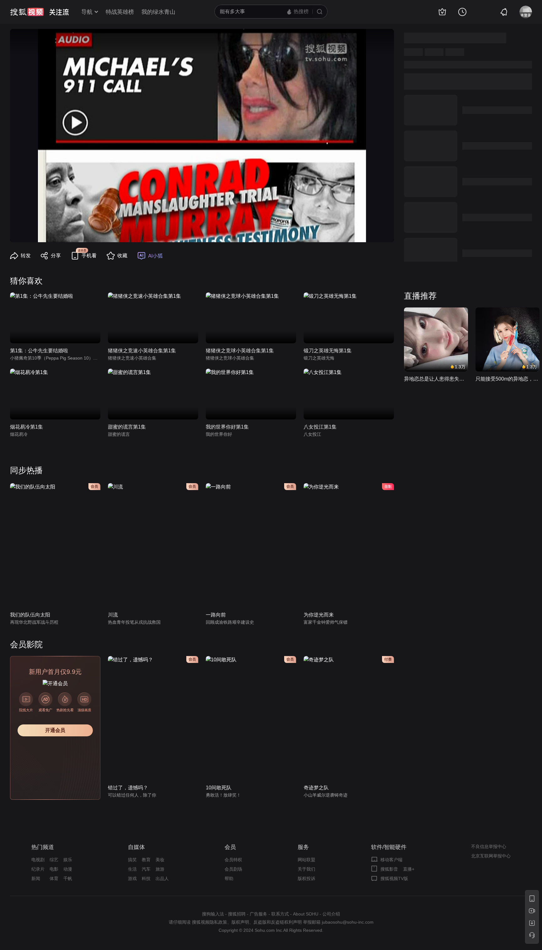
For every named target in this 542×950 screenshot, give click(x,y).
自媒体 (136, 847)
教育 (146, 859)
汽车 (146, 869)
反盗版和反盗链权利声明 (277, 922)
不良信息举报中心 (488, 846)
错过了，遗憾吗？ (128, 787)
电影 (54, 869)
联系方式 (280, 913)
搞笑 (132, 859)
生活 (132, 869)
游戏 (132, 878)
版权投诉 (306, 878)
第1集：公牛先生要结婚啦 (39, 350)
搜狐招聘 (237, 913)
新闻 (35, 878)
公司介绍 (331, 913)
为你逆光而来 (319, 614)
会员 (230, 847)
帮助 (229, 878)
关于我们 (306, 869)
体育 (54, 878)
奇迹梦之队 (316, 787)
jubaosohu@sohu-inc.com (348, 922)
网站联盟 (306, 859)
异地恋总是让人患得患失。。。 (436, 379)
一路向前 (216, 614)
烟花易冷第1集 (26, 427)
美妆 (160, 859)
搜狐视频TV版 (394, 878)
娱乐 (67, 859)
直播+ (408, 869)
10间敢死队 (218, 787)
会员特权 (233, 859)
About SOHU (305, 913)
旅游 (160, 869)
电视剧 (38, 859)
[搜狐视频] (27, 12)
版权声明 (240, 922)
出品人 (162, 878)
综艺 (54, 859)
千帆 (67, 878)
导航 (87, 12)
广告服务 (258, 913)
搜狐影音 (389, 869)
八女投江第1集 (320, 427)
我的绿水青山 (158, 12)
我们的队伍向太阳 (30, 614)
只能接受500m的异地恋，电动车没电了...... (507, 379)
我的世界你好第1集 (227, 427)
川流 (113, 614)
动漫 (67, 869)
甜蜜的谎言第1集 (127, 427)
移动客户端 (391, 859)
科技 (146, 878)
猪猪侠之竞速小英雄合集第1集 (142, 350)
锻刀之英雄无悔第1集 (328, 350)
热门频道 (42, 847)
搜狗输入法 (213, 913)
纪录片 (38, 869)
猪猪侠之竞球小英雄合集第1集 (240, 350)
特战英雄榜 (120, 12)
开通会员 (55, 730)
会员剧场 (233, 869)
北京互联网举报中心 (491, 855)
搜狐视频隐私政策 (209, 922)
